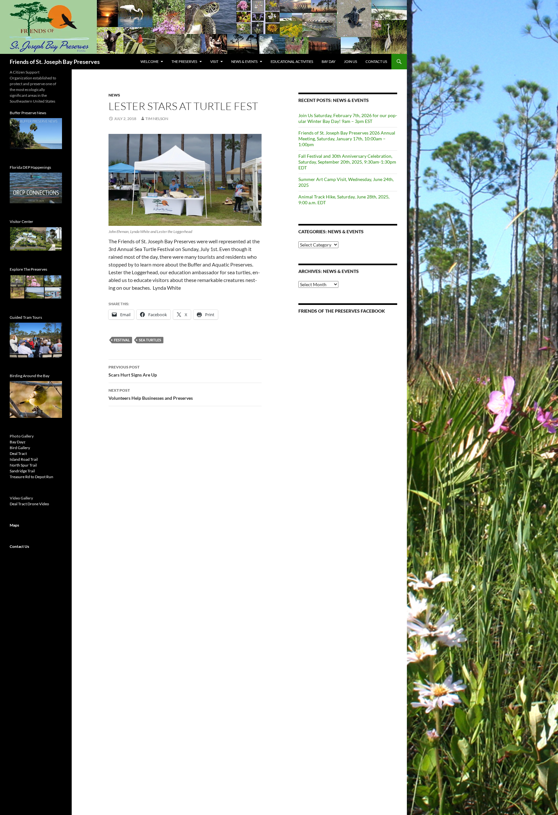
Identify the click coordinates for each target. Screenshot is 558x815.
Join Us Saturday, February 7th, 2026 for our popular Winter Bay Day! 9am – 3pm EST (347, 118)
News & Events (244, 61)
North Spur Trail (23, 465)
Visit (214, 61)
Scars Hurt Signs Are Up (132, 371)
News (114, 95)
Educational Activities (292, 61)
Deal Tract (18, 453)
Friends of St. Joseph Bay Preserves (55, 61)
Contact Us (376, 61)
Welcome (149, 61)
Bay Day (329, 61)
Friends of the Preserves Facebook (341, 311)
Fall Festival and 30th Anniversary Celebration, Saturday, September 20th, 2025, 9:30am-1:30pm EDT (347, 161)
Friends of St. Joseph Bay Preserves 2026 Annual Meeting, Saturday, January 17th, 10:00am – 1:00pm (346, 138)
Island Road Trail (24, 459)
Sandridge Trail (22, 470)
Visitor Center (21, 221)
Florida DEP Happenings (30, 167)
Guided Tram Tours (26, 317)
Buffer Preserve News (28, 112)
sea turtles (150, 340)
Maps (14, 525)
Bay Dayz (18, 441)
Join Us (350, 61)
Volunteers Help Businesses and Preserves (150, 394)
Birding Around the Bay (29, 375)
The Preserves (184, 61)
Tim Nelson (156, 118)
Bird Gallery (20, 447)
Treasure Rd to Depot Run (31, 476)
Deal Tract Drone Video (29, 503)
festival (122, 340)
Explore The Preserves (28, 269)
